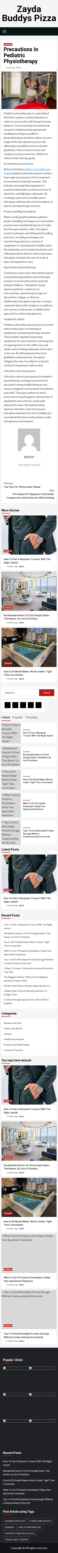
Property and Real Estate (16, 1044)
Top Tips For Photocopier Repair (22, 485)
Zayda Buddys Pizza (29, 13)
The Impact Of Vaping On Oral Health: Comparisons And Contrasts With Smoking (30, 494)
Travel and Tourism (13, 1050)
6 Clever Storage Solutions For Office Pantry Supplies (26, 1001)
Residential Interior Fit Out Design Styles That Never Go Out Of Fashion (37, 757)
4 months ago (12, 566)
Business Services (13, 1022)
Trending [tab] (31, 717)
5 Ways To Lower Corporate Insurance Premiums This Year (28, 970)
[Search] (53, 32)
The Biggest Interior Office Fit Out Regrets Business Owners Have (26, 978)
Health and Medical (14, 1039)
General (8, 44)
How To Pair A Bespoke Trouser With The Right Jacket (28, 926)
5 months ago (12, 679)
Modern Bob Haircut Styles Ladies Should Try (27, 985)
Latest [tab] (5, 717)
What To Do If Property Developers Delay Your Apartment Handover (34, 806)
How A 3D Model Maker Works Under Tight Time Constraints (27, 944)
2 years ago (10, 67)
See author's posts (29, 464)
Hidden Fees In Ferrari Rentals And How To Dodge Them (25, 992)
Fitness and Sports (13, 1028)
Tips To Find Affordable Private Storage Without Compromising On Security (38, 834)
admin (18, 67)
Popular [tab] (17, 717)
